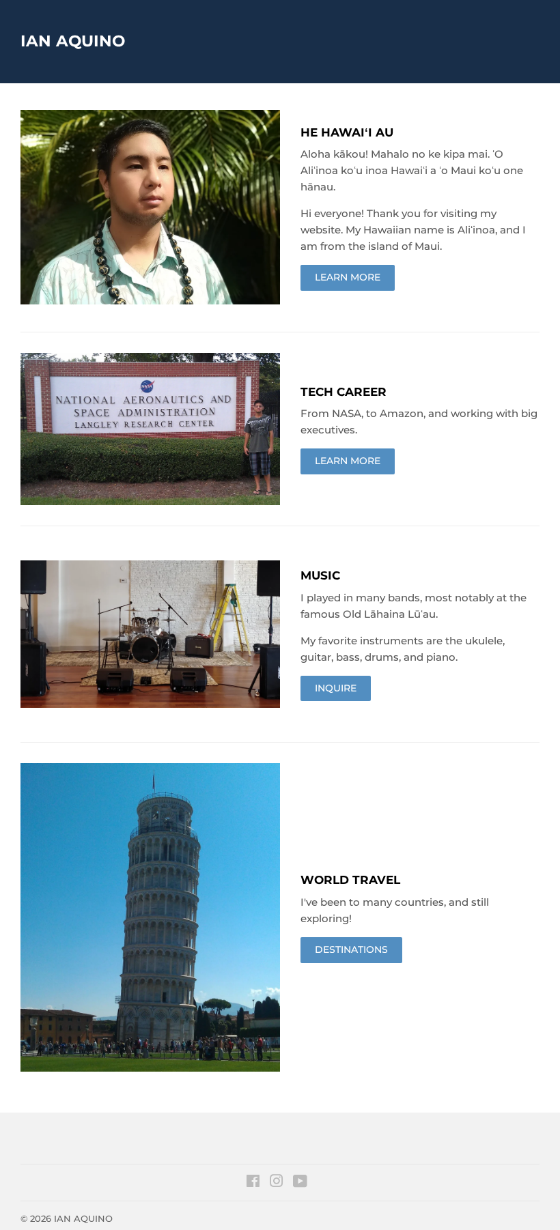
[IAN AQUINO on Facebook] (253, 1182)
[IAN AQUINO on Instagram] (276, 1182)
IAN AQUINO (72, 41)
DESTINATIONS (351, 949)
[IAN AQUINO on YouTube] (300, 1182)
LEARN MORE (347, 277)
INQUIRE (335, 688)
